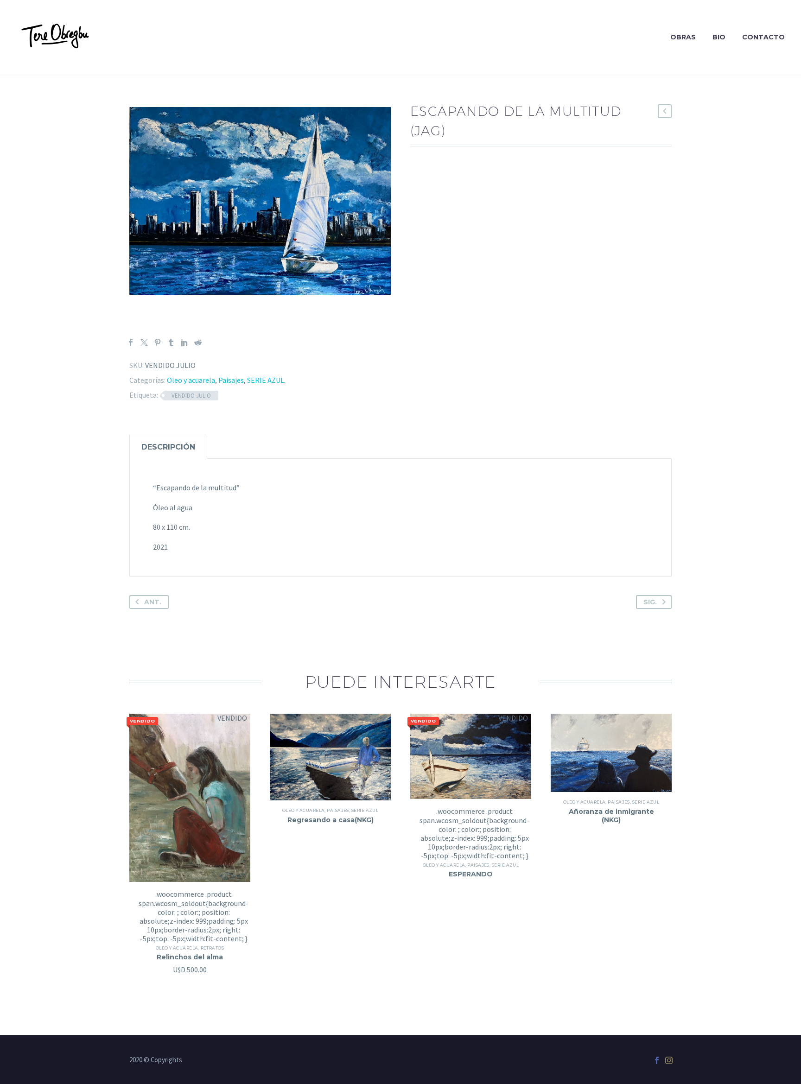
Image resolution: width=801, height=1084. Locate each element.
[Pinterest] (157, 342)
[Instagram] (669, 1060)
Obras (683, 37)
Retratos (212, 948)
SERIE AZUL (265, 380)
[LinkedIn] (184, 342)
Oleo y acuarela (191, 380)
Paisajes (231, 380)
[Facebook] (130, 342)
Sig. (650, 602)
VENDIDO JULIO (191, 395)
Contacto (763, 37)
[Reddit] (198, 342)
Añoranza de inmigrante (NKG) (611, 815)
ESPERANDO (471, 874)
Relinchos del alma (190, 957)
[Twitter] (144, 342)
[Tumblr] (171, 342)
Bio (718, 37)
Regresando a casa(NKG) (330, 820)
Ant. (152, 602)
